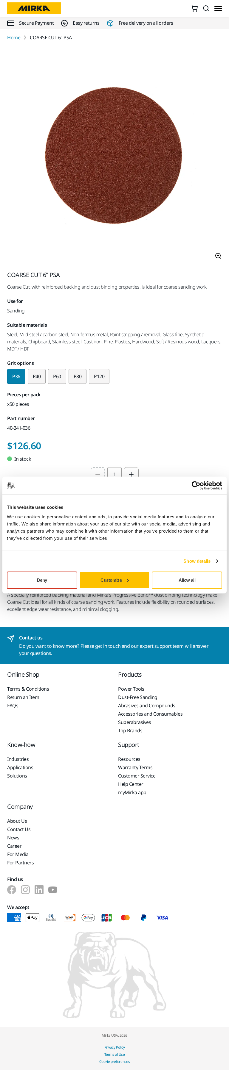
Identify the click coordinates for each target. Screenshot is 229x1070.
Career (14, 846)
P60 (57, 376)
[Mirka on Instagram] (25, 889)
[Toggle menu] (218, 8)
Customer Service (136, 775)
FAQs (12, 705)
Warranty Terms (135, 767)
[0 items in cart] (194, 8)
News (13, 837)
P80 (78, 376)
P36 (16, 376)
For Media (18, 854)
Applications (20, 767)
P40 (37, 376)
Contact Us (18, 829)
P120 (99, 376)
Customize (111, 579)
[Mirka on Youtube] (52, 889)
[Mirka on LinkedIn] (39, 889)
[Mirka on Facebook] (11, 889)
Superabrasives (134, 722)
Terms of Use (114, 1054)
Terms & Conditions (28, 689)
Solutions (17, 775)
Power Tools (131, 689)
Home (13, 37)
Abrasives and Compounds (146, 705)
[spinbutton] (114, 474)
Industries (18, 759)
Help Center (130, 784)
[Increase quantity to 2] (131, 474)
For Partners (20, 862)
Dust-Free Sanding (137, 697)
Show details (197, 561)
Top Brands (130, 730)
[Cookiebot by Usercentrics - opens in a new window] (196, 485)
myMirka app (132, 792)
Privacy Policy (114, 1047)
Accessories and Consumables (150, 714)
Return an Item (23, 697)
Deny (42, 579)
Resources (129, 759)
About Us (17, 821)
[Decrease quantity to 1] (98, 474)
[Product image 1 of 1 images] (114, 156)
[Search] (206, 8)
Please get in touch (101, 646)
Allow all (187, 579)
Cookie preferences (114, 1061)
